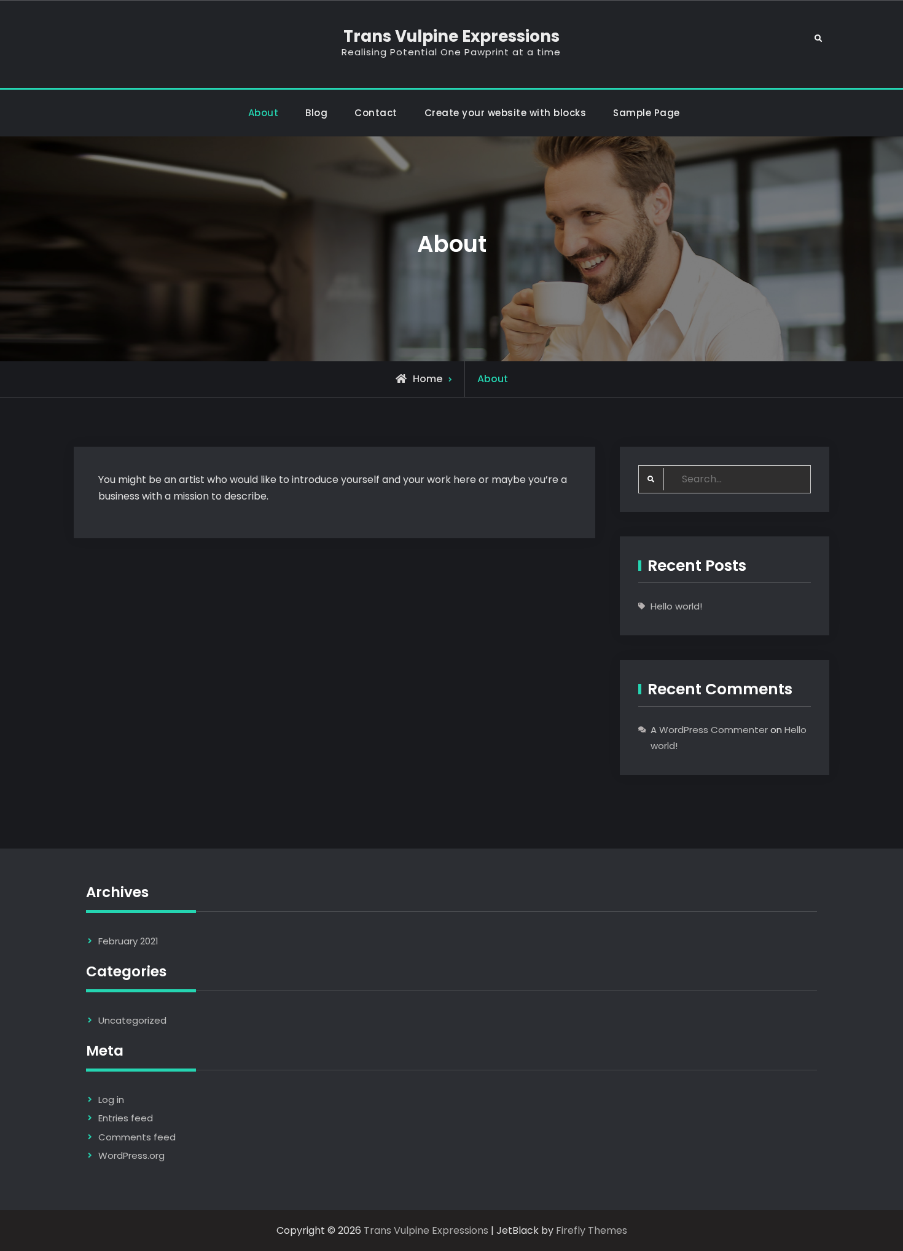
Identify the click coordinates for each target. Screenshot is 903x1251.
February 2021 (128, 941)
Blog (316, 112)
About (263, 112)
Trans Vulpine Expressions (451, 36)
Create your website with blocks (505, 112)
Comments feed (137, 1137)
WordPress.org (131, 1155)
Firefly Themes (591, 1230)
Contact (375, 112)
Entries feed (125, 1118)
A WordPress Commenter (709, 729)
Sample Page (646, 112)
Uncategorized (132, 1020)
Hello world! (676, 606)
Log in (111, 1099)
